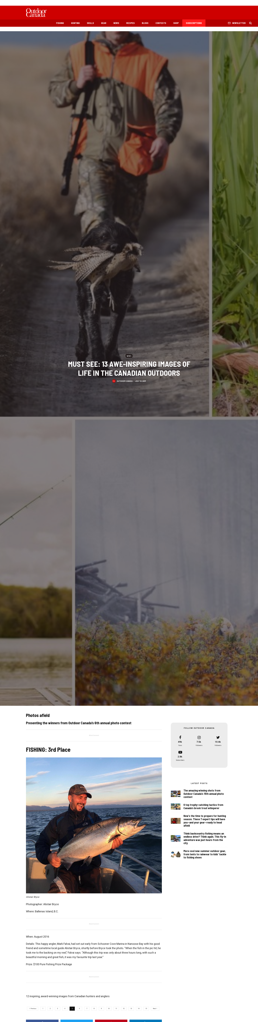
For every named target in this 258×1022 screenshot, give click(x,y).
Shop (176, 23)
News (116, 23)
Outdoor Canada (125, 381)
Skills (90, 23)
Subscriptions (194, 23)
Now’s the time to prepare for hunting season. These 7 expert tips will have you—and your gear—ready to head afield (204, 820)
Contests (161, 23)
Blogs (145, 23)
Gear (103, 23)
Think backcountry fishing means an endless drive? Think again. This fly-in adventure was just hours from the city (204, 838)
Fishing (60, 23)
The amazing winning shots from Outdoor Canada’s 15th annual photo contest (203, 794)
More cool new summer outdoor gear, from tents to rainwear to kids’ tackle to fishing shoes (204, 854)
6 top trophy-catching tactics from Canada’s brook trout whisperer (203, 806)
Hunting (75, 23)
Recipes (130, 23)
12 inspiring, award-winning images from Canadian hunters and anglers (68, 996)
